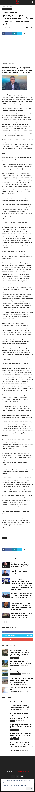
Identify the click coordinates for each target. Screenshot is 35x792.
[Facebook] (13, 776)
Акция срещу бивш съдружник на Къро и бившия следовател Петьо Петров (20, 726)
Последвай (29, 632)
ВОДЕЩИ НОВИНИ (4, 566)
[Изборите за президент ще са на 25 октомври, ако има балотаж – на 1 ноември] (6, 616)
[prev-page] (3, 622)
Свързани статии (7, 558)
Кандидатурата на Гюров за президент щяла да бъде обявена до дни (21, 565)
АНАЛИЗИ (9, 6)
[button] (3, 2)
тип (3, 540)
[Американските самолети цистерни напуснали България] (5, 663)
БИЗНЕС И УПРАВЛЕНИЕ (15, 673)
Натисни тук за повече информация (18, 785)
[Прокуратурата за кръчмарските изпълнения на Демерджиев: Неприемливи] (5, 735)
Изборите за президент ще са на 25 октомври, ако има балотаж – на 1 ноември (21, 615)
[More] (24, 33)
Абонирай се (28, 639)
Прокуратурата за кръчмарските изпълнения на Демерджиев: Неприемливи (21, 735)
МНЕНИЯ (4, 607)
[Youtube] (22, 776)
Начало (3, 6)
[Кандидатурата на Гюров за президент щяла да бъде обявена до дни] (6, 565)
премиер (28, 537)
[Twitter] (17, 776)
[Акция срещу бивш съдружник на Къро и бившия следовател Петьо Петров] (5, 726)
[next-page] (5, 622)
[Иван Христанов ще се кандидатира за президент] (6, 573)
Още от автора (18, 558)
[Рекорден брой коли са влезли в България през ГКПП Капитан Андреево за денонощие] (5, 680)
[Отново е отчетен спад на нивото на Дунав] (5, 672)
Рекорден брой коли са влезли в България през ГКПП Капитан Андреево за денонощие (21, 680)
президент (21, 537)
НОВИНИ (9, 9)
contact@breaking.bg (23, 771)
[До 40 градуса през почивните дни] (5, 690)
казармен (15, 537)
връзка (9, 537)
